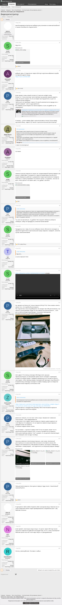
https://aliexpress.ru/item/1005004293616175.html (30, 273)
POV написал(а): (20, 129)
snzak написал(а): (20, 208)
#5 (59, 126)
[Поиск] (59, 4)
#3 (59, 70)
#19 (59, 526)
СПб (13, 265)
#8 (59, 205)
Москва (12, 565)
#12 (59, 302)
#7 (59, 170)
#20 (59, 548)
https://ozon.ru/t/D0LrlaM (22, 76)
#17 (59, 483)
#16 (59, 438)
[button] (25, 4)
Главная (4, 4)
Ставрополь (11, 87)
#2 (59, 42)
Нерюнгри (11, 543)
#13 (59, 372)
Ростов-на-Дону (10, 410)
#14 (59, 394)
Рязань (12, 108)
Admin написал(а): (21, 397)
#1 (59, 22)
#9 (59, 226)
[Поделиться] (57, 23)
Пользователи (32, 4)
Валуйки (12, 59)
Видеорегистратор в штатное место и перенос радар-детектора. (40, 110)
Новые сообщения (5, 7)
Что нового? (20, 4)
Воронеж (11, 521)
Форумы (12, 4)
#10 (59, 248)
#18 (59, 504)
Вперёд (8, 19)
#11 (59, 270)
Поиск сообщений (16, 7)
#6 (59, 148)
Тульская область (9, 141)
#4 (59, 92)
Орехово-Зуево (10, 165)
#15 (59, 415)
